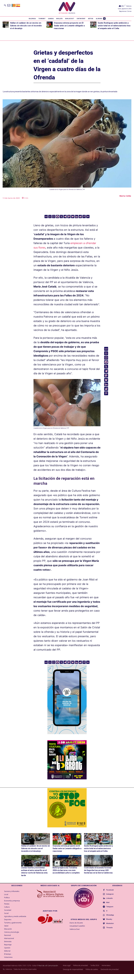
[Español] (18, 5)
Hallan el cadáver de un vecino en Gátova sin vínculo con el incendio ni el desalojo (26, 26)
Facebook (110, 890)
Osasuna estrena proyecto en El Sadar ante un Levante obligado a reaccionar (69, 26)
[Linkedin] (76, 216)
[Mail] (104, 902)
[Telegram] (65, 216)
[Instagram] (53, 216)
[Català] (14, 5)
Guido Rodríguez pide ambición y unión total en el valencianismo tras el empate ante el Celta (114, 26)
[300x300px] (67, 778)
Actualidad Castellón (77, 926)
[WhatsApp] (104, 915)
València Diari (75, 929)
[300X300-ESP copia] (67, 807)
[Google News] (46, 216)
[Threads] (104, 928)
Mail (107, 902)
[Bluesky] (72, 216)
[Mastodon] (69, 216)
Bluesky (109, 919)
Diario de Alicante (76, 923)
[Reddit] (80, 216)
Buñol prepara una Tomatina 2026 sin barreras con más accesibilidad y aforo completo (66, 870)
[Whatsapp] (50, 216)
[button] (5, 5)
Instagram (110, 894)
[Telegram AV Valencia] (67, 736)
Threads (109, 927)
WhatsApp (110, 915)
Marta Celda (125, 196)
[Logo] (67, 8)
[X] (61, 216)
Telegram (109, 907)
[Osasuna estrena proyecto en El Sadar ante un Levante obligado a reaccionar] (49, 25)
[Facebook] (57, 216)
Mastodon (110, 923)
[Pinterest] (84, 216)
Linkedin (109, 898)
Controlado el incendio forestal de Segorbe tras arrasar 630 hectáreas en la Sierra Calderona (98, 870)
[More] (88, 216)
